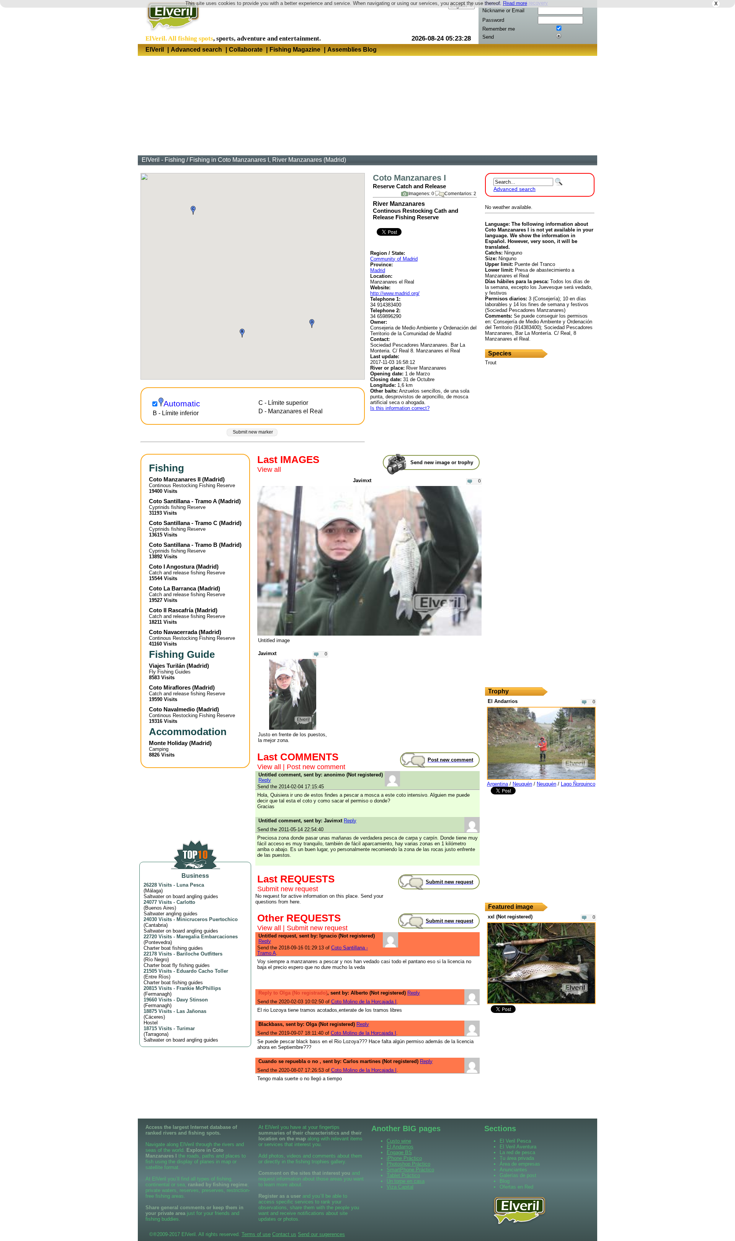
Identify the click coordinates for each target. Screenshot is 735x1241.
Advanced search (196, 49)
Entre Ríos (157, 977)
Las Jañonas (191, 1011)
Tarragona (156, 1034)
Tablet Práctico (403, 1175)
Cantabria (155, 925)
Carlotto (185, 902)
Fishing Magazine (295, 49)
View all (269, 469)
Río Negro (156, 959)
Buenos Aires (160, 908)
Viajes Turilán (167, 665)
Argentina (497, 784)
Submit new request (287, 889)
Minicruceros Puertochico (207, 919)
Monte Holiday (168, 743)
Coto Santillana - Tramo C (183, 523)
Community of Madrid (394, 259)
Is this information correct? (400, 408)
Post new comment (316, 767)
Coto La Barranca (172, 588)
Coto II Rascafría (171, 610)
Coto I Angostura (171, 566)
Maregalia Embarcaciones (207, 936)
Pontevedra (157, 942)
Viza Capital (400, 1187)
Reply (264, 780)
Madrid (377, 270)
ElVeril (154, 49)
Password (493, 20)
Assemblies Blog (352, 49)
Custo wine (399, 1141)
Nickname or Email (503, 10)
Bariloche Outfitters (199, 954)
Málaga (153, 891)
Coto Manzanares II (175, 479)
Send (488, 37)
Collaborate (246, 49)
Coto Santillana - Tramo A (183, 501)
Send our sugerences (321, 1234)
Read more (515, 3)
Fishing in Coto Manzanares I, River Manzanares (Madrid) (267, 160)
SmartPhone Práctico (410, 1170)
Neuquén (522, 784)
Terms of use (256, 1234)
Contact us (284, 1234)
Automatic (181, 403)
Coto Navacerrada (173, 632)
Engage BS (399, 1152)
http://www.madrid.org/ (395, 293)
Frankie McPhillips (198, 988)
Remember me (498, 29)
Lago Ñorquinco (578, 784)
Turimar (185, 1028)
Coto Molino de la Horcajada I (364, 1002)
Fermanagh (157, 994)
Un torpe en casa (406, 1181)
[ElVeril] (170, 32)
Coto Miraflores (170, 687)
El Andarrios (400, 1147)
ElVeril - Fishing (163, 160)
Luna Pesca (190, 885)
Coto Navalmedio (172, 709)
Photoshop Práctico (408, 1164)
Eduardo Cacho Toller (202, 971)
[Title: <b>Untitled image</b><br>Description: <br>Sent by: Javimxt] (369, 634)
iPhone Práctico (404, 1158)
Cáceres (154, 1017)
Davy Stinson (192, 1000)
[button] (242, 333)
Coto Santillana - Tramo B (183, 544)
